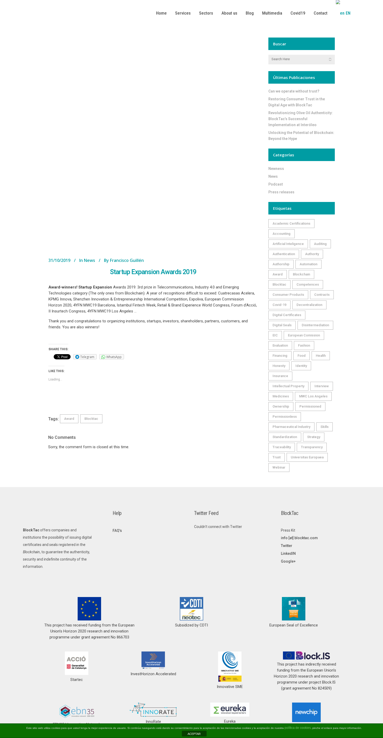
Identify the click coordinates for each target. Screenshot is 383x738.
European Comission (304, 335)
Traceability (282, 447)
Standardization (285, 437)
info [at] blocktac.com (299, 538)
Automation (308, 264)
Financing (280, 356)
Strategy (313, 437)
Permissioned (310, 406)
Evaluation (280, 345)
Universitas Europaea (307, 457)
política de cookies (298, 728)
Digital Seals (282, 325)
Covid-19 (279, 305)
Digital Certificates (287, 315)
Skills (324, 427)
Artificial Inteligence (288, 244)
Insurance (280, 376)
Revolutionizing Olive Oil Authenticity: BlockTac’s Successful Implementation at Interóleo (300, 119)
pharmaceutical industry (291, 427)
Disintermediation (315, 325)
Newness (276, 169)
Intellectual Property (288, 386)
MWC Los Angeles (313, 396)
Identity (301, 366)
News (89, 260)
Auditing (320, 244)
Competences (307, 284)
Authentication (284, 254)
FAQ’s (117, 530)
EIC (275, 335)
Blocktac (91, 419)
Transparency (312, 447)
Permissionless (285, 417)
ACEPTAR (194, 733)
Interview (321, 386)
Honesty (279, 366)
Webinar (279, 467)
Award (69, 419)
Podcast (275, 184)
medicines (281, 396)
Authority (312, 254)
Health (321, 356)
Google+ (288, 561)
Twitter (286, 546)
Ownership (281, 406)
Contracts (322, 295)
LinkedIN (288, 553)
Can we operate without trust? (293, 91)
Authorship (281, 264)
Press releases (281, 192)
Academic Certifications (291, 223)
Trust (277, 457)
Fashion (304, 345)
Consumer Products (288, 295)
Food (302, 356)
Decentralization (309, 305)
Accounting (282, 234)
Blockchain (301, 274)
